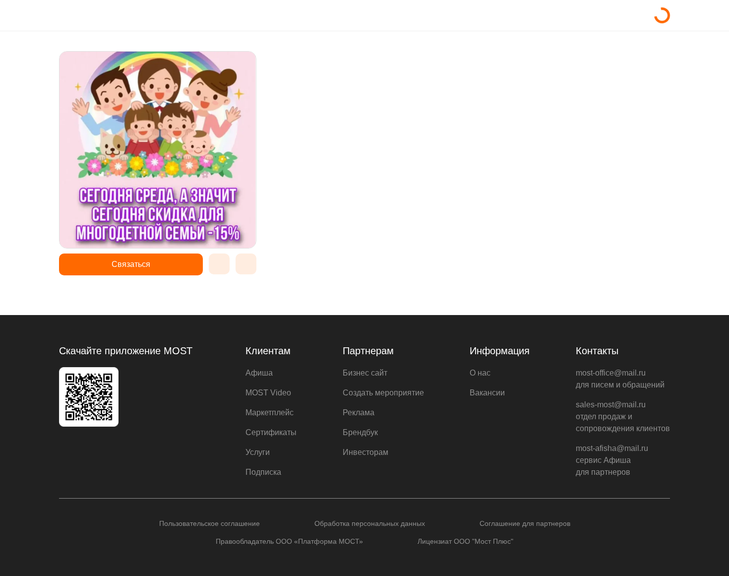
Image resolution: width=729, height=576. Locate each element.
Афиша (259, 373)
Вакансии (487, 392)
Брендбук (360, 432)
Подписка (263, 472)
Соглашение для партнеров (525, 523)
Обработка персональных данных (369, 523)
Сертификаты (271, 432)
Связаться (131, 264)
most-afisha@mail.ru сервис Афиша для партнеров (612, 460)
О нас (480, 373)
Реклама (358, 412)
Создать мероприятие (383, 392)
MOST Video (268, 392)
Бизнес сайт (365, 373)
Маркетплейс (269, 412)
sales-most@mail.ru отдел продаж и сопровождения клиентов (623, 416)
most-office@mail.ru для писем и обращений (620, 379)
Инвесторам (365, 452)
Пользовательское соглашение (209, 523)
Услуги (257, 452)
